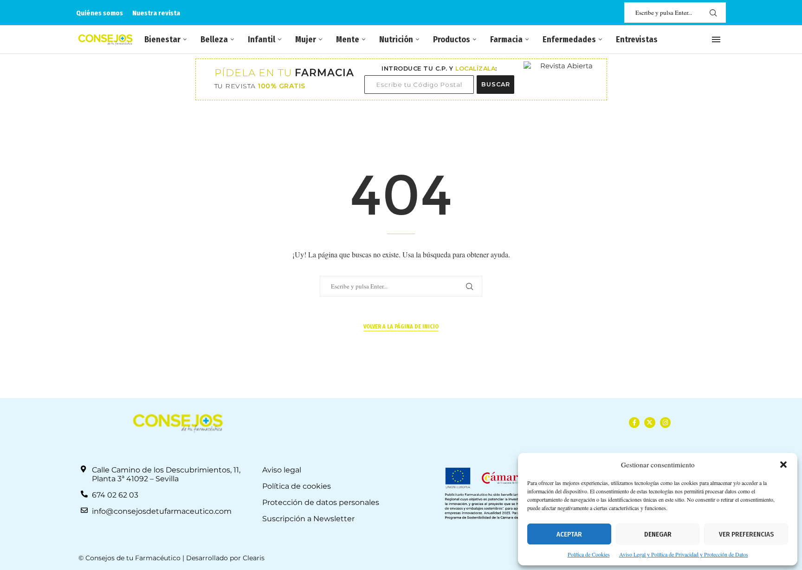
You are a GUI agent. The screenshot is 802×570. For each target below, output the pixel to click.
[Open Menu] (716, 39)
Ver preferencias (746, 534)
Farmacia (506, 39)
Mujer (305, 39)
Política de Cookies (589, 554)
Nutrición (396, 39)
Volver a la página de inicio (401, 326)
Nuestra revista (156, 13)
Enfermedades (569, 39)
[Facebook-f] (634, 422)
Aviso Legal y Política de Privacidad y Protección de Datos (683, 554)
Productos (451, 39)
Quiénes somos (99, 13)
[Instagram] (665, 422)
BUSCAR (495, 84)
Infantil (261, 39)
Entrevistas (637, 39)
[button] (783, 464)
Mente (347, 39)
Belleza (214, 39)
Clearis (254, 558)
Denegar (658, 534)
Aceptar (569, 534)
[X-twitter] (649, 422)
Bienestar (162, 39)
